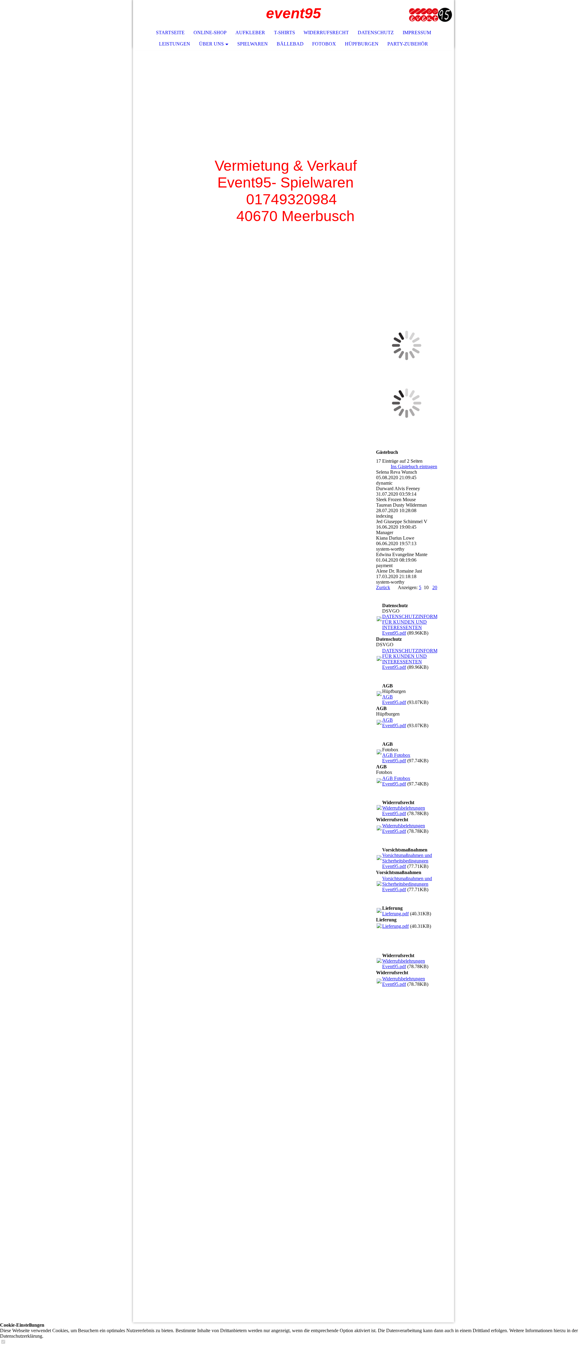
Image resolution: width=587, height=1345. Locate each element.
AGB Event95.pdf (394, 699)
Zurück (383, 587)
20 (434, 587)
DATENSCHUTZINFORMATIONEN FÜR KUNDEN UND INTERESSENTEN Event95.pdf (420, 625)
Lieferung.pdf (395, 913)
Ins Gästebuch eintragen (414, 466)
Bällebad (290, 43)
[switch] (3, 1342)
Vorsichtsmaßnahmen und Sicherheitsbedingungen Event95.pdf (407, 861)
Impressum (417, 32)
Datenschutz (376, 32)
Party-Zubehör (407, 43)
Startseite (170, 32)
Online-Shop (210, 32)
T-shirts (284, 32)
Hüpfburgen (361, 43)
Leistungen (174, 43)
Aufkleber (250, 32)
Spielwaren (252, 43)
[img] (431, 13)
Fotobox (324, 43)
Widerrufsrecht (326, 32)
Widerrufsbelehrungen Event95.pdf (403, 810)
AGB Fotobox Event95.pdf (396, 758)
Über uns (211, 43)
